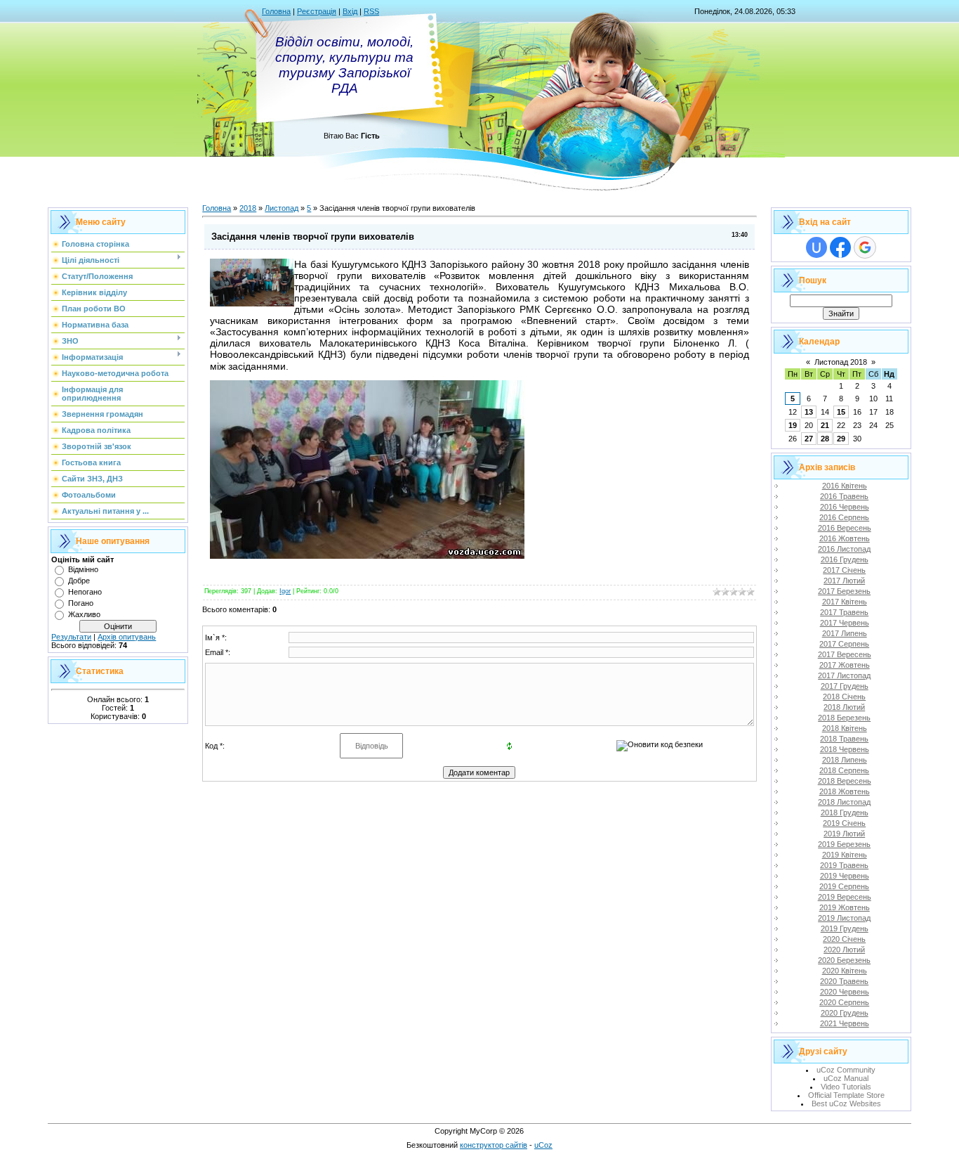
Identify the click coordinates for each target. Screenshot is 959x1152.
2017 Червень (844, 623)
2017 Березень (844, 591)
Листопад (281, 208)
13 (809, 412)
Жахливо (84, 614)
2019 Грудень (844, 928)
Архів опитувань (127, 637)
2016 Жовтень (844, 538)
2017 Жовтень (844, 665)
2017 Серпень (844, 644)
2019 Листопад (844, 918)
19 (792, 425)
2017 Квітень (844, 601)
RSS (371, 11)
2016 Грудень (844, 559)
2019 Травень (844, 865)
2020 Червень (844, 992)
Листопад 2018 (840, 362)
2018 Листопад (844, 802)
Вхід (350, 11)
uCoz (543, 1145)
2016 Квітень (844, 485)
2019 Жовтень (844, 907)
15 (841, 412)
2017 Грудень (844, 686)
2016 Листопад (844, 549)
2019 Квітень (844, 854)
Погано (80, 603)
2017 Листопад (844, 675)
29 (841, 438)
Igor (285, 591)
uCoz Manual (846, 1078)
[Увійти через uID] (816, 247)
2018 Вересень (844, 781)
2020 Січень (844, 939)
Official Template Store (846, 1095)
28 (825, 438)
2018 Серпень (844, 770)
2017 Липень (844, 633)
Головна (276, 11)
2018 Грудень (844, 812)
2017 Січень (844, 570)
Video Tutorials (846, 1086)
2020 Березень (844, 960)
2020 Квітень (844, 970)
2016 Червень (844, 507)
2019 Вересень (844, 897)
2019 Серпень (844, 886)
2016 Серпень (844, 517)
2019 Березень (844, 844)
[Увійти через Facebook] (840, 247)
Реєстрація (316, 11)
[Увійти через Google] (865, 247)
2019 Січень (844, 823)
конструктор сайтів (493, 1145)
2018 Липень (844, 760)
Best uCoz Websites (846, 1103)
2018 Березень (844, 717)
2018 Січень (844, 696)
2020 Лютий (844, 949)
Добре (79, 580)
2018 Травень (844, 738)
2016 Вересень (844, 528)
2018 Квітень (844, 728)
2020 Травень (844, 981)
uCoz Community (845, 1070)
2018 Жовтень (844, 791)
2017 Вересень (844, 654)
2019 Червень (844, 876)
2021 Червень (844, 1023)
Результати (71, 637)
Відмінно (83, 569)
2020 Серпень (844, 1002)
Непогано (85, 592)
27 (809, 438)
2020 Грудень (844, 1013)
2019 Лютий (844, 833)
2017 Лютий (844, 580)
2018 (247, 208)
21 (825, 425)
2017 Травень (844, 612)
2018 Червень (844, 749)
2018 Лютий (844, 707)
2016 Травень (844, 496)
